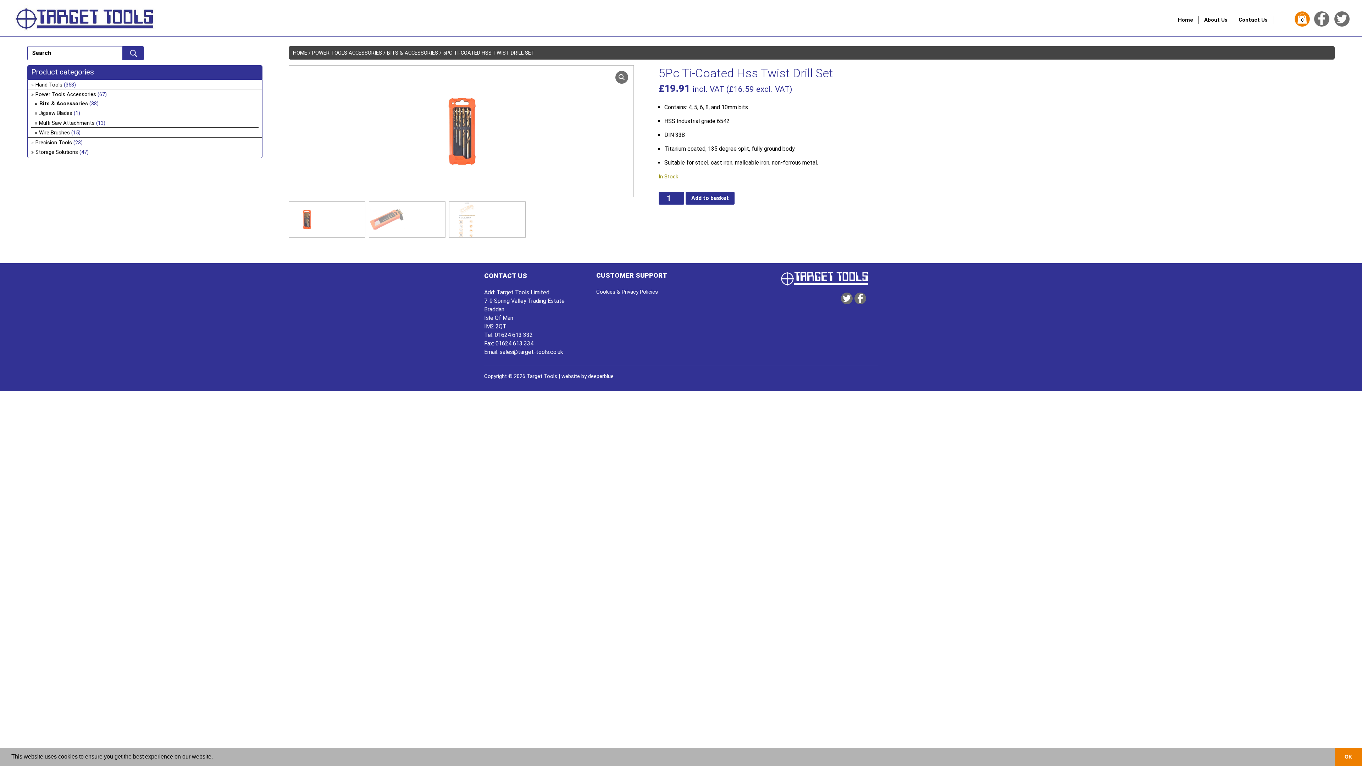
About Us (1216, 20)
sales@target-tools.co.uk (531, 352)
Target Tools (542, 376)
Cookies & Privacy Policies (627, 292)
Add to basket (710, 198)
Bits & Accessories (412, 53)
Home (1185, 20)
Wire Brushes (54, 132)
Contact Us (1253, 20)
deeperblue (601, 376)
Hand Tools (48, 85)
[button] (621, 77)
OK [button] (1348, 757)
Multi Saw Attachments (67, 123)
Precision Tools (53, 142)
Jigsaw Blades (55, 113)
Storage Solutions (56, 152)
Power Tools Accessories (347, 53)
